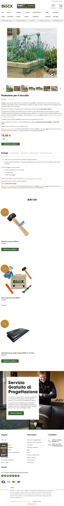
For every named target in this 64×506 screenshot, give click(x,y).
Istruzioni (24, 153)
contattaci (35, 115)
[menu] (32, 14)
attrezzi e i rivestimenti (9, 129)
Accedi (60, 1)
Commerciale (46, 153)
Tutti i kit (3, 440)
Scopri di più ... (5, 133)
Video (28, 452)
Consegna (29, 445)
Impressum (30, 462)
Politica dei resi (31, 457)
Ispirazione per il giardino (34, 442)
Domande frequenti (32, 447)
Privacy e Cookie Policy (33, 455)
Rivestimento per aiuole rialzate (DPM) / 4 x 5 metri (17, 353)
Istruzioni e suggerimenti (34, 440)
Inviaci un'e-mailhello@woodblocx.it (57, 445)
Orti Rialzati (4, 442)
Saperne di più (36, 501)
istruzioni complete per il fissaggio (32, 178)
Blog (28, 450)
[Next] (60, 88)
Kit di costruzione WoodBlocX (10, 298)
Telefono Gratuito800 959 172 (57, 440)
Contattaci (53, 8)
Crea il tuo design (16, 413)
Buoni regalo (4, 457)
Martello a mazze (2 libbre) (9, 241)
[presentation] (5, 154)
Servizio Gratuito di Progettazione (10, 452)
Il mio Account (55, 1)
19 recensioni (12, 99)
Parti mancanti (31, 460)
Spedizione (34, 153)
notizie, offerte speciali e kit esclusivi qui (17, 472)
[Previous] (3, 88)
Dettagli (4, 153)
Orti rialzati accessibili (7, 460)
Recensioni (14, 153)
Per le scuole (4, 462)
